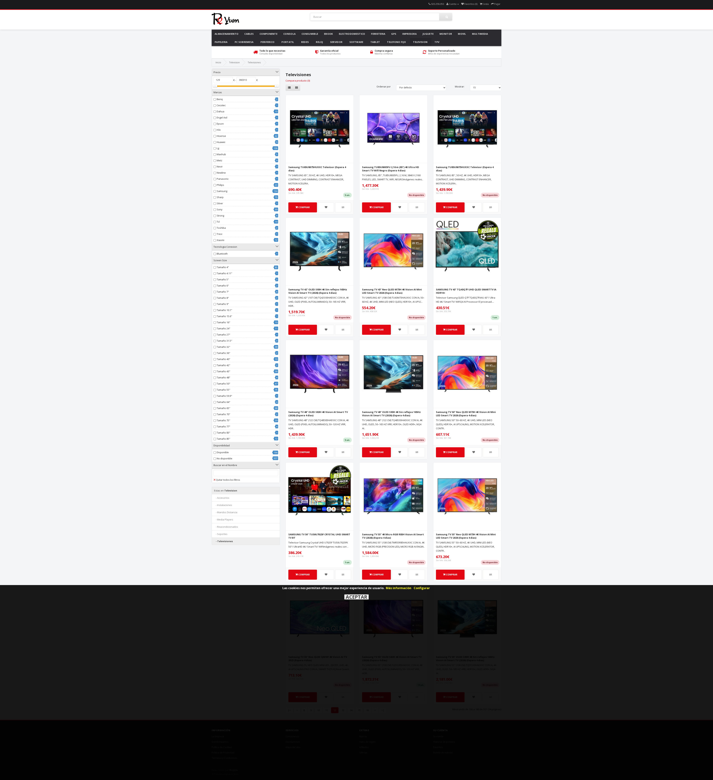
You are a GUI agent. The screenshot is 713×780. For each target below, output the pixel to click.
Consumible (310, 33)
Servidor (336, 42)
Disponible (223, 452)
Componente (268, 33)
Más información (398, 588)
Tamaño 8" (223, 297)
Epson (220, 123)
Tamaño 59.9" (224, 396)
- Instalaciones (223, 505)
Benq (220, 99)
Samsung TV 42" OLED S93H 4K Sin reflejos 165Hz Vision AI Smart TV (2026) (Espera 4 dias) (317, 291)
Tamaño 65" (223, 408)
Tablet (375, 42)
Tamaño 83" (223, 432)
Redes (305, 42)
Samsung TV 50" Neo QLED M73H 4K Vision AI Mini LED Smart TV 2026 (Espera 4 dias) (466, 413)
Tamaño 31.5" (224, 340)
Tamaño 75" (223, 420)
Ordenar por (384, 86)
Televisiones (254, 62)
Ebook (328, 33)
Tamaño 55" (223, 389)
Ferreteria (378, 33)
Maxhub (221, 154)
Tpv (436, 42)
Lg (218, 148)
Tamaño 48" (223, 377)
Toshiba (221, 227)
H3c (219, 129)
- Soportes (220, 534)
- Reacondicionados (226, 526)
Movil (462, 33)
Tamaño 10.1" (224, 310)
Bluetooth (222, 253)
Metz (219, 160)
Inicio (218, 62)
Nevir (220, 166)
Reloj (319, 42)
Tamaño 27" (223, 334)
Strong (220, 215)
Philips (220, 185)
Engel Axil (222, 117)
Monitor (445, 33)
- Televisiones (223, 541)
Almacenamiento (226, 33)
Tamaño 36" (223, 353)
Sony (219, 209)
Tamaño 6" (223, 285)
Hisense (221, 136)
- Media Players (223, 519)
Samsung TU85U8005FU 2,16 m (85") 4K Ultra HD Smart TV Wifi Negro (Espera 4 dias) (390, 168)
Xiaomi (220, 240)
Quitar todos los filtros (228, 479)
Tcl (218, 221)
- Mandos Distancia (225, 512)
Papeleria (221, 42)
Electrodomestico (352, 33)
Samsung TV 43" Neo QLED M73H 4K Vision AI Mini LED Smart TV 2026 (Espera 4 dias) (392, 291)
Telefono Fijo (396, 42)
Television (420, 42)
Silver (220, 203)
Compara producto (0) (298, 80)
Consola (289, 33)
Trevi (219, 234)
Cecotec (221, 105)
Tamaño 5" (223, 279)
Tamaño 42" (223, 365)
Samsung (222, 191)
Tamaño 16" (223, 322)
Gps (393, 33)
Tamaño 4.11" (224, 273)
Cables (249, 33)
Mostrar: (459, 86)
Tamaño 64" (223, 402)
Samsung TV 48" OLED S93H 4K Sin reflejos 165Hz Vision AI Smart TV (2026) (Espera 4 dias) (391, 413)
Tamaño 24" (223, 328)
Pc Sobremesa (244, 42)
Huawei (221, 142)
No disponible (224, 458)
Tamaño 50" (223, 383)
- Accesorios (221, 497)
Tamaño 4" (223, 267)
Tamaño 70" (223, 414)
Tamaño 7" (223, 291)
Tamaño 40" (223, 359)
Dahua (220, 111)
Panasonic (223, 178)
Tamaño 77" (223, 426)
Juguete (428, 33)
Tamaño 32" (223, 347)
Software (356, 42)
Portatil (287, 42)
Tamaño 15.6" (224, 316)
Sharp (220, 197)
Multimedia (480, 33)
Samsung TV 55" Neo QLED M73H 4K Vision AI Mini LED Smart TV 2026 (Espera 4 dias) (466, 536)
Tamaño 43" (223, 371)
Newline (221, 172)
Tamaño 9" (223, 304)
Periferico (267, 42)
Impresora (409, 33)
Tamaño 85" (223, 438)
